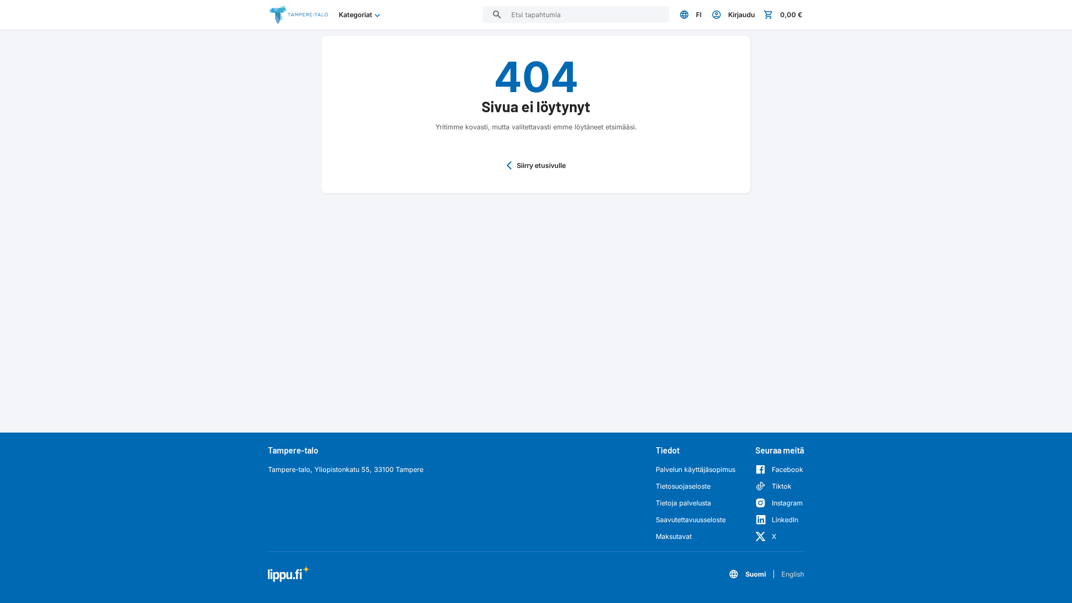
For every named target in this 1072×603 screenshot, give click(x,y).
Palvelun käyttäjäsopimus (695, 469)
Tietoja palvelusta (683, 503)
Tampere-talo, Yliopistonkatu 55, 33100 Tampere (345, 469)
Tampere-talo (293, 450)
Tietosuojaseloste (683, 486)
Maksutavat (674, 536)
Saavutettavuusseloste (691, 519)
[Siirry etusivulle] (298, 15)
